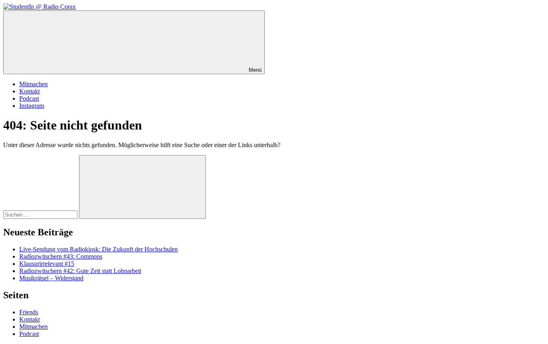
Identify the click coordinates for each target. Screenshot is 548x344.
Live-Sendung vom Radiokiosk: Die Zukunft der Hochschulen (98, 249)
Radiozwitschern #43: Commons (60, 256)
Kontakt (29, 91)
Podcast (29, 98)
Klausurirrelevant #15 (46, 263)
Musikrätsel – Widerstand (51, 278)
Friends (28, 312)
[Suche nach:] (41, 214)
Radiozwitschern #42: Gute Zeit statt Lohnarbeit (80, 270)
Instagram (31, 105)
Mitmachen (33, 84)
